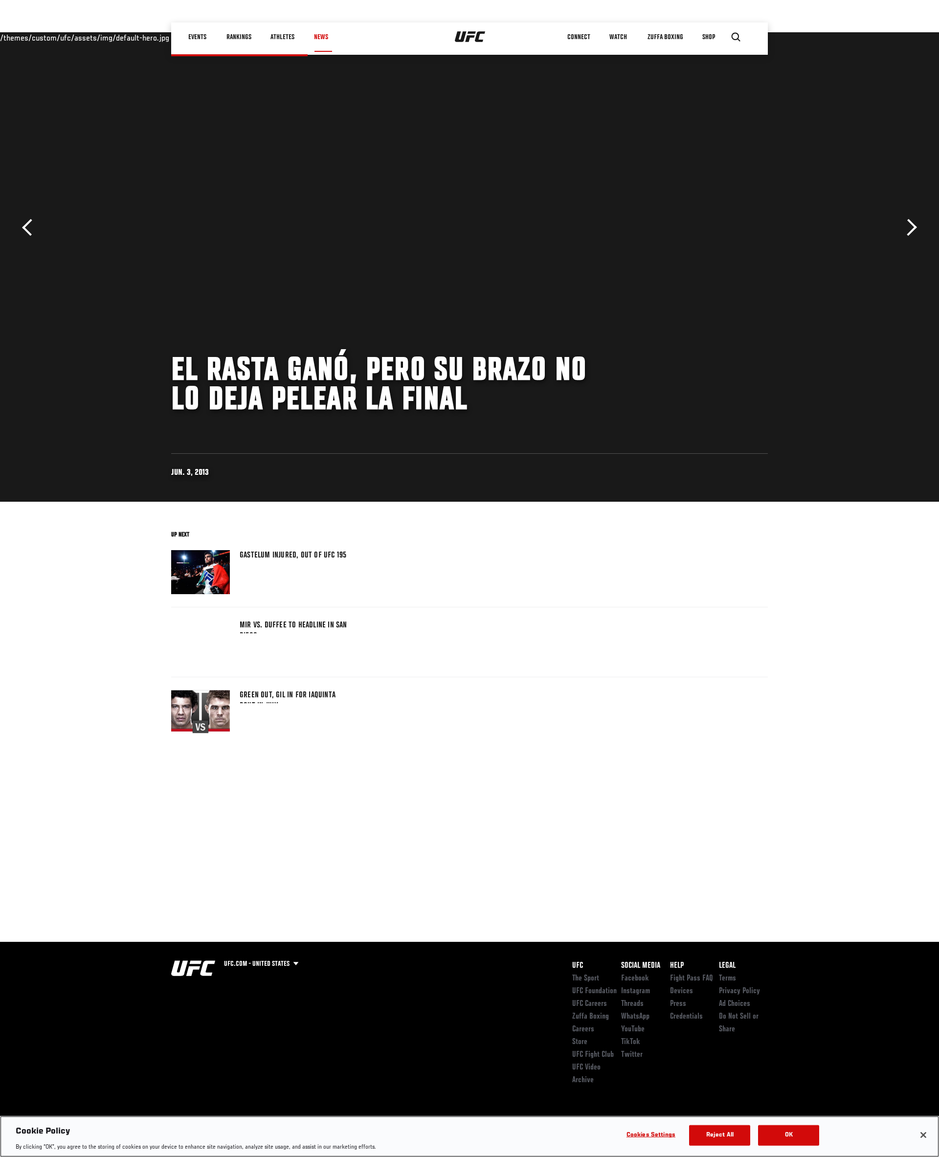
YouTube (633, 1029)
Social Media (640, 965)
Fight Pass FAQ (691, 978)
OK (789, 1135)
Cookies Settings (650, 1135)
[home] (470, 37)
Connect (579, 37)
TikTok (630, 1042)
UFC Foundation (594, 991)
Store (579, 1042)
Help (677, 965)
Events (198, 37)
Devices (681, 991)
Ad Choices (734, 1004)
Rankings (239, 37)
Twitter (632, 1054)
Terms (727, 978)
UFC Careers (589, 1004)
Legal (727, 965)
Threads (632, 1004)
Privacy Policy (739, 991)
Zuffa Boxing (666, 37)
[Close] (923, 1135)
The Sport (585, 978)
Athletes (283, 37)
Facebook (635, 978)
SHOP (709, 37)
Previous (30, 227)
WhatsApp (635, 1016)
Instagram (635, 991)
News (321, 37)
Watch (618, 37)
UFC (577, 965)
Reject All (720, 1135)
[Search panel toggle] (736, 37)
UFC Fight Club (593, 1054)
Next (908, 227)
